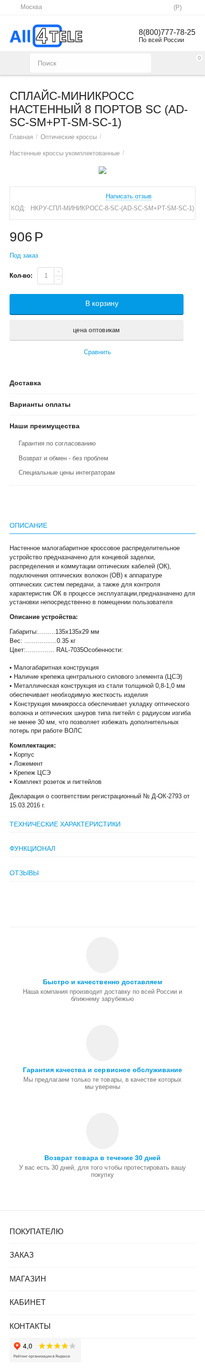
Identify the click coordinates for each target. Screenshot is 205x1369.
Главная (21, 137)
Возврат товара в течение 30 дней (102, 1158)
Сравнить (97, 352)
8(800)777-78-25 (167, 32)
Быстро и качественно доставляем (102, 982)
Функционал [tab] (32, 848)
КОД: (18, 208)
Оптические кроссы (69, 137)
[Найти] (141, 63)
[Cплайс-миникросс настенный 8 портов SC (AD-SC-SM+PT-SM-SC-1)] (102, 170)
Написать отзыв (129, 196)
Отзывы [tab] (24, 873)
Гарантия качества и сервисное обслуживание (102, 1070)
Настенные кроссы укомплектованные (65, 153)
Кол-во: (21, 275)
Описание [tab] (28, 525)
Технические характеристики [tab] (65, 824)
